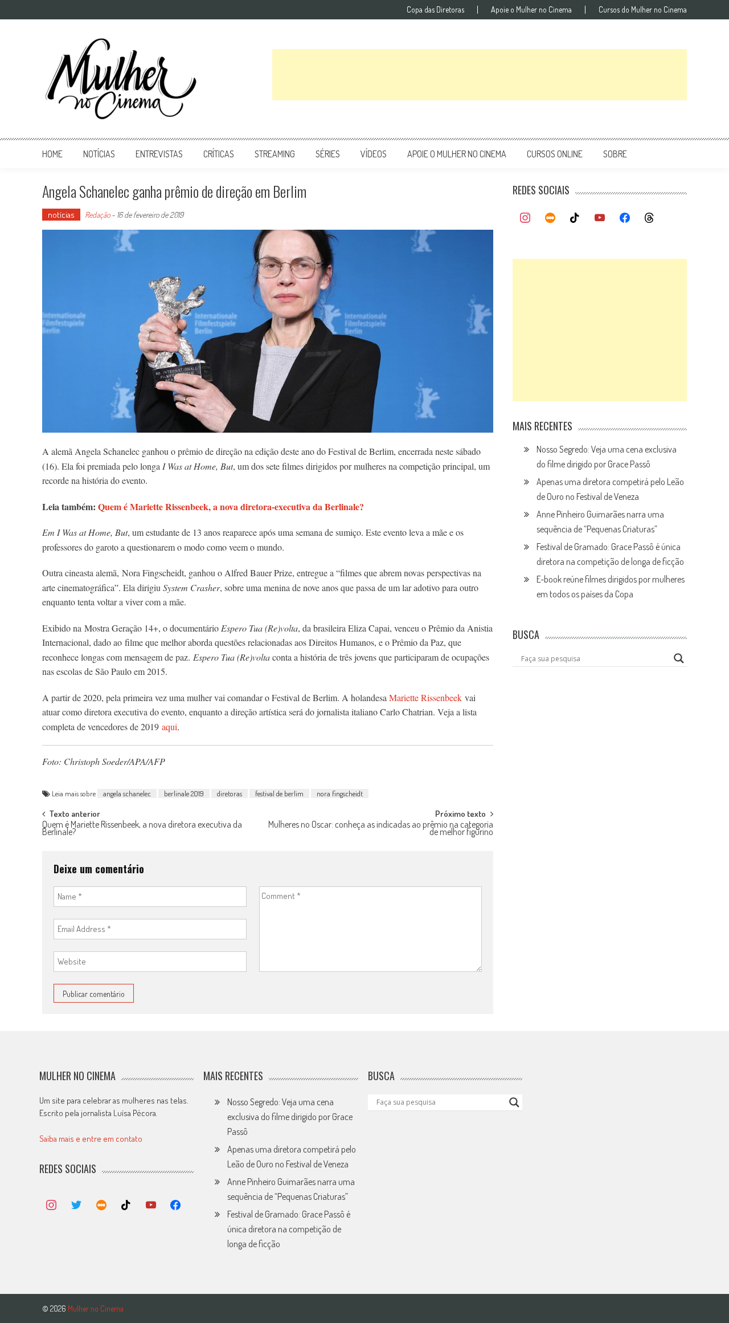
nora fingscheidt (340, 793)
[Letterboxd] (550, 218)
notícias (99, 154)
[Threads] (649, 218)
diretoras (229, 793)
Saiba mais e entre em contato (90, 1138)
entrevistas (159, 154)
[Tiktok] (575, 218)
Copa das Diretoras (435, 10)
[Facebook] (624, 218)
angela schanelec (127, 793)
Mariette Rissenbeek (425, 697)
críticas (218, 154)
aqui (169, 726)
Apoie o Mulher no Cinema (531, 10)
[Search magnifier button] (679, 658)
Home (52, 154)
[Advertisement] (479, 74)
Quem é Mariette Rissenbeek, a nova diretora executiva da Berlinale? (142, 829)
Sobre (615, 154)
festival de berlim (279, 793)
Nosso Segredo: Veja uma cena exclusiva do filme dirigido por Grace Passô (290, 1116)
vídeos (374, 154)
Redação (97, 214)
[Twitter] (76, 1205)
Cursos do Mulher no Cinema (643, 10)
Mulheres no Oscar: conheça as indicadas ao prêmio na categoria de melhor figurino (380, 829)
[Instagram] (525, 218)
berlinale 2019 (184, 793)
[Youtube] (599, 218)
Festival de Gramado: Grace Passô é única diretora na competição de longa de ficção (288, 1228)
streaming (275, 154)
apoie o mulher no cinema (456, 154)
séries (328, 154)
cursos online (555, 154)
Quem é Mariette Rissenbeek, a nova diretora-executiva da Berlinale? (231, 506)
